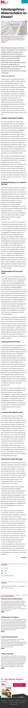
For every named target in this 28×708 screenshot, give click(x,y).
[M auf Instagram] (22, 697)
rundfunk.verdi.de (13, 702)
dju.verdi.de (22, 702)
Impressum (3, 700)
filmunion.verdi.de (14, 704)
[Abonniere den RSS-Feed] (24, 697)
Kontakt (24, 700)
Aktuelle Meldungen (11, 586)
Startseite (3, 586)
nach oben (23, 557)
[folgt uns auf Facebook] (18, 697)
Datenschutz (5, 702)
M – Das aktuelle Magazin (12, 679)
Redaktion (18, 700)
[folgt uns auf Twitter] (20, 697)
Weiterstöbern (18, 685)
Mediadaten (11, 700)
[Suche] (13, 697)
